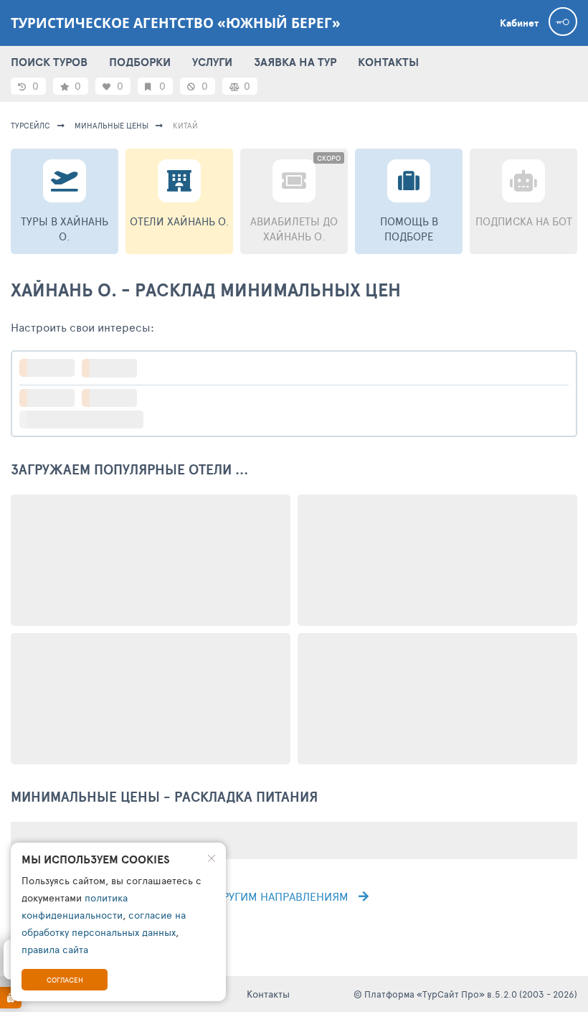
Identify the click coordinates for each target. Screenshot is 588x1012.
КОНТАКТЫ (388, 61)
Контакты (268, 994)
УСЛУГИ (212, 61)
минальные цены (111, 125)
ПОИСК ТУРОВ (49, 61)
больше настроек (88, 419)
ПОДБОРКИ (140, 61)
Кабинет (519, 23)
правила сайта (55, 949)
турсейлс (30, 125)
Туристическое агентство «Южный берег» (176, 23)
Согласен (65, 980)
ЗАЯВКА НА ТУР (295, 61)
